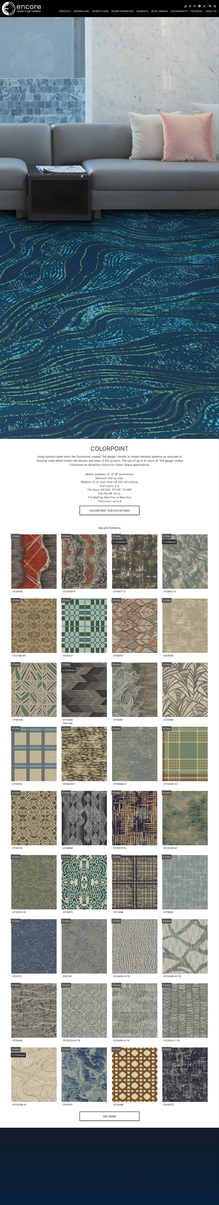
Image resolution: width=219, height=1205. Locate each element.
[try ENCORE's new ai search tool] (204, 6)
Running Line (81, 11)
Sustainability (179, 11)
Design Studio (100, 11)
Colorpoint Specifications (109, 510)
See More (109, 1116)
